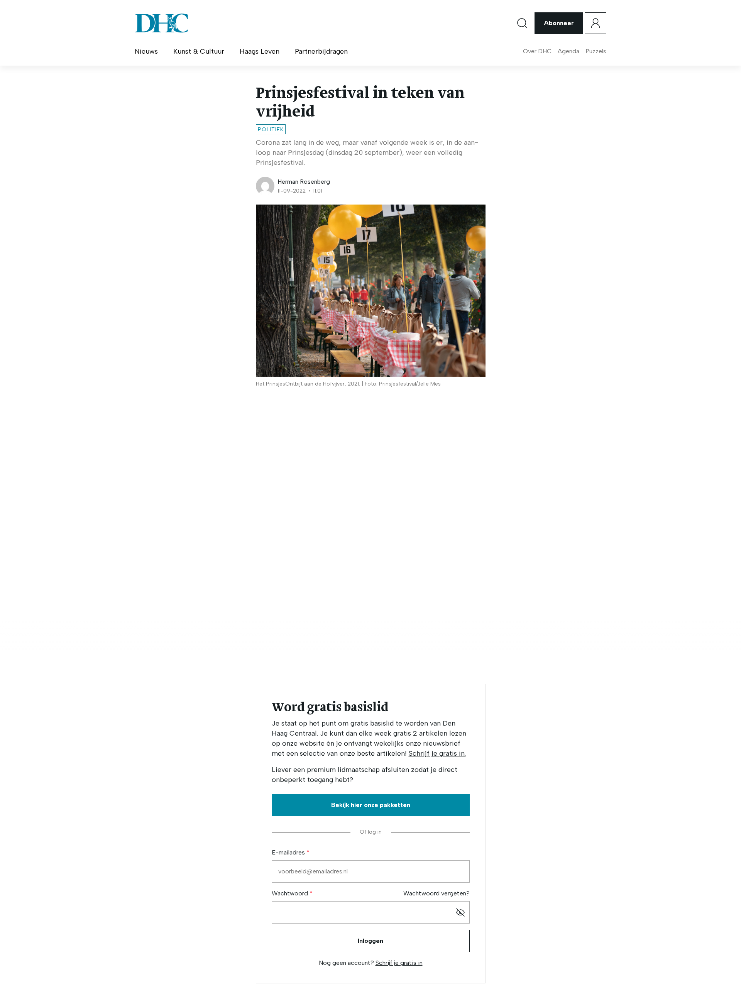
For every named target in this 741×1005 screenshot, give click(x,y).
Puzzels (595, 51)
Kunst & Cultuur (198, 51)
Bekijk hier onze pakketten (370, 805)
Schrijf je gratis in (399, 962)
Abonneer (559, 23)
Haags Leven (259, 51)
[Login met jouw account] (595, 23)
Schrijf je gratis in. (437, 753)
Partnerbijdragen (321, 51)
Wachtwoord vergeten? (436, 893)
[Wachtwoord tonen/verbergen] (460, 912)
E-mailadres (289, 852)
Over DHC (537, 51)
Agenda (568, 51)
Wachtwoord (291, 893)
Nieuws (146, 51)
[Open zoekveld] (522, 23)
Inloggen (370, 940)
